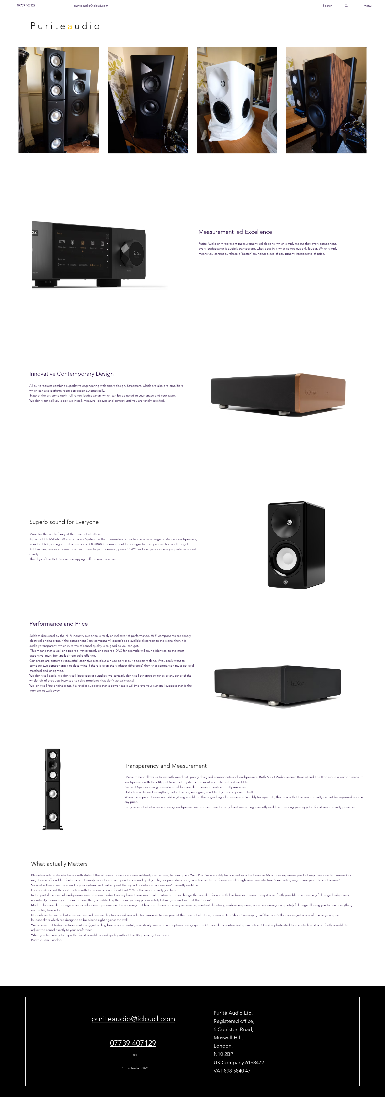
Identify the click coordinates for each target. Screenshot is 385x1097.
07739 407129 (133, 1043)
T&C (135, 1055)
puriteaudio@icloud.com (133, 1018)
